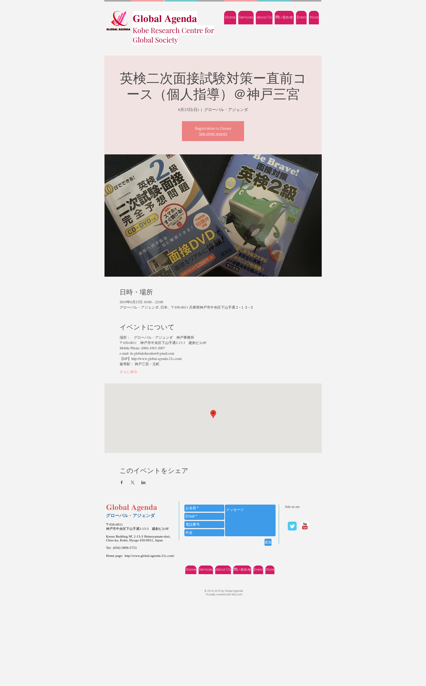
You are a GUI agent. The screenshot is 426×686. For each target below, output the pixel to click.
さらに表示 (128, 371)
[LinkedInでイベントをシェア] (143, 482)
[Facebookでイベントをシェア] (122, 482)
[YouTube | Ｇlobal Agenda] (304, 526)
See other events (213, 133)
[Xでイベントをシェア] (132, 482)
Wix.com (237, 594)
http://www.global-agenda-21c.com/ (149, 556)
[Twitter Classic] (292, 526)
